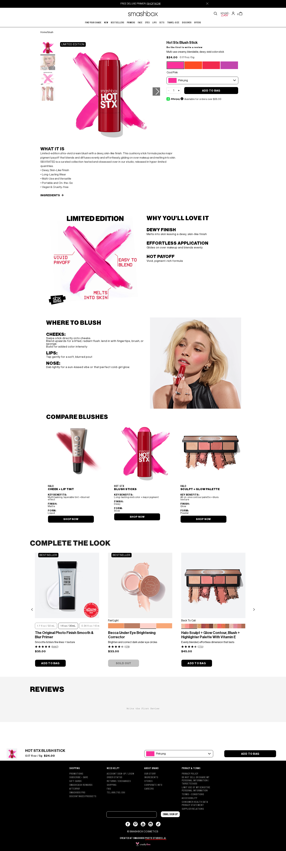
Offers (197, 22)
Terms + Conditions (193, 794)
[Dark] (132, 626)
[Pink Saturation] (237, 626)
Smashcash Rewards (81, 785)
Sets (162, 22)
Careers (149, 788)
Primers (131, 22)
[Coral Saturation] (221, 626)
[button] (156, 91)
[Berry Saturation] (205, 626)
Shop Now (203, 519)
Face (140, 22)
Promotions (76, 773)
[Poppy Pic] (211, 65)
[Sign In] (234, 13)
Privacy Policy (190, 773)
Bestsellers (117, 22)
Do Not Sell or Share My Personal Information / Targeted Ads (195, 780)
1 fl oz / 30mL (68, 626)
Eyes (147, 22)
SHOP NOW (154, 3)
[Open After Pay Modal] (182, 99)
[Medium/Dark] (116, 626)
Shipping (112, 785)
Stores (148, 781)
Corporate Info (153, 785)
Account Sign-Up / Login (120, 773)
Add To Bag (211, 90)
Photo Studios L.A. (155, 838)
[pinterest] (135, 824)
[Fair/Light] (148, 626)
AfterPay (74, 788)
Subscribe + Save (78, 777)
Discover (186, 22)
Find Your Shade (93, 22)
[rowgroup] (143, 786)
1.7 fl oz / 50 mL (46, 626)
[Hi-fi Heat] (193, 65)
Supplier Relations (193, 809)
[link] (78, 472)
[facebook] (127, 824)
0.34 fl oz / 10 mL (91, 626)
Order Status (114, 777)
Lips (154, 22)
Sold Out (123, 663)
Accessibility (189, 798)
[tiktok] (158, 824)
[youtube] (143, 824)
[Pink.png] (175, 65)
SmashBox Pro (77, 792)
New (106, 22)
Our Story (150, 773)
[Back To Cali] (189, 626)
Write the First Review (143, 708)
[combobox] (202, 80)
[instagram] (150, 824)
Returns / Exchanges (119, 781)
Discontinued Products (82, 796)
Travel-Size (173, 22)
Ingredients (151, 777)
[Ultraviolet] (229, 65)
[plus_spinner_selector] (179, 90)
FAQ (109, 788)
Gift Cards (75, 781)
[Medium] (164, 626)
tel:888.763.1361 (116, 792)
